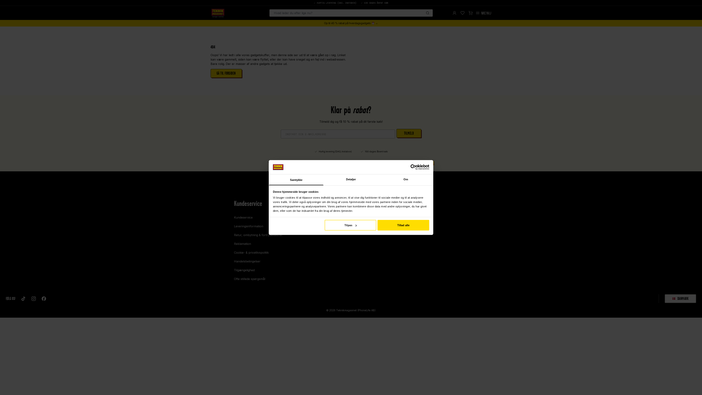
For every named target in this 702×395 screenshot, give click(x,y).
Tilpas (348, 225)
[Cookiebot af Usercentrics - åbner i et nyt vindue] (413, 167)
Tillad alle (403, 225)
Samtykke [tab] (296, 179)
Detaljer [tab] (351, 179)
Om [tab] (405, 179)
